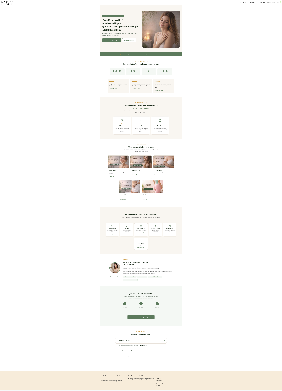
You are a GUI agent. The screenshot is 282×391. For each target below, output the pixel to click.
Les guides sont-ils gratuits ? (141, 340)
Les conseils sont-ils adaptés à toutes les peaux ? (141, 356)
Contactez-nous (158, 378)
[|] (7, 2)
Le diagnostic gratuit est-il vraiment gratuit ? (141, 351)
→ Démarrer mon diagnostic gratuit (141, 317)
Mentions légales (159, 380)
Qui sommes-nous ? (159, 383)
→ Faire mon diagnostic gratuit (111, 40)
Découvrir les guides (129, 40)
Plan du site (158, 385)
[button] (280, 2)
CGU (157, 382)
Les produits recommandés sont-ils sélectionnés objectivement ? (141, 346)
